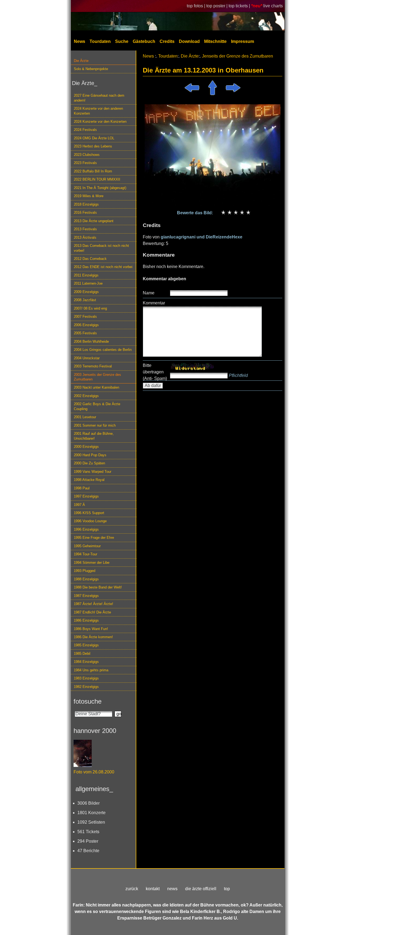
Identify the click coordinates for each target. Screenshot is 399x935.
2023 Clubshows (87, 155)
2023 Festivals (85, 163)
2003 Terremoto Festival (93, 366)
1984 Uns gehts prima (91, 670)
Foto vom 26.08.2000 (94, 772)
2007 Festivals (85, 316)
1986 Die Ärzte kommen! (93, 637)
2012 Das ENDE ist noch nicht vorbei (103, 267)
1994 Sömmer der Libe (91, 563)
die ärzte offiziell (200, 888)
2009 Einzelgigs (86, 292)
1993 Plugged (84, 571)
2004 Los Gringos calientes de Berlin (103, 350)
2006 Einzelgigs (86, 325)
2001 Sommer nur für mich (95, 425)
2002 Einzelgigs (86, 396)
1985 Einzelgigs (86, 645)
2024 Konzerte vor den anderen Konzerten (98, 110)
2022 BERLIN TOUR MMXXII (97, 179)
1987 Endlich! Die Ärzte (92, 612)
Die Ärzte (81, 61)
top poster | (217, 6)
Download (189, 41)
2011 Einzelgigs (86, 275)
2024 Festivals (85, 130)
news (172, 888)
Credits (167, 41)
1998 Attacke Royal (89, 480)
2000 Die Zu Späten (89, 463)
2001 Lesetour (85, 417)
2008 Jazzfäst (85, 300)
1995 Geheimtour (87, 546)
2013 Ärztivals (85, 237)
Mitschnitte (215, 41)
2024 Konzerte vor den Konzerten (100, 121)
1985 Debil (82, 653)
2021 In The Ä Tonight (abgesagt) (100, 188)
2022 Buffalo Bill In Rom (93, 171)
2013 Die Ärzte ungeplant (93, 221)
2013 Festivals (85, 229)
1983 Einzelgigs (86, 678)
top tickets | (240, 6)
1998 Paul (82, 488)
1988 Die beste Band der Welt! (98, 587)
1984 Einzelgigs (86, 662)
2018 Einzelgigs (86, 204)
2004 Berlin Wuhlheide (91, 341)
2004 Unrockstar (87, 358)
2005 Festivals (85, 333)
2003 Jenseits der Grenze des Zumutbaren (97, 377)
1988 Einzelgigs (86, 579)
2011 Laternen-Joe (88, 283)
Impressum (242, 41)
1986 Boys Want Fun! (91, 629)
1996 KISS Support (89, 513)
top (227, 888)
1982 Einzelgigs (86, 687)
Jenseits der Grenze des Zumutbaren (237, 56)
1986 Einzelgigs (86, 620)
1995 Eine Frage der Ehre (94, 538)
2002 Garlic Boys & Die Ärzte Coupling (97, 406)
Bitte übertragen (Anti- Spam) (155, 372)
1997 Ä (79, 505)
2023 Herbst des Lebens (93, 146)
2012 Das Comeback (90, 259)
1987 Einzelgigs (86, 596)
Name (148, 293)
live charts (273, 6)
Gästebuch (144, 41)
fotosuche (88, 701)
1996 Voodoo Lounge (90, 521)
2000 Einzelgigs (86, 447)
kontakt (153, 888)
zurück (131, 888)
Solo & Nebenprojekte (91, 69)
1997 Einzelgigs (86, 496)
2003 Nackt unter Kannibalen (96, 387)
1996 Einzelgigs (86, 529)
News (79, 41)
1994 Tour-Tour (85, 554)
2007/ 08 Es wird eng (90, 308)
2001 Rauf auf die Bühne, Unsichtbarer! (94, 436)
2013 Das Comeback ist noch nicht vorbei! (101, 248)
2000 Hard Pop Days (90, 455)
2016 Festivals (85, 212)
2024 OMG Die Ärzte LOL (94, 138)
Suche (121, 41)
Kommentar (154, 303)
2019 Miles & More (88, 196)
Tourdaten (100, 41)
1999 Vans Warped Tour (92, 472)
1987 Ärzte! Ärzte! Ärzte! (93, 604)
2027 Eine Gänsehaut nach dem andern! (99, 97)
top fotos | (196, 6)
